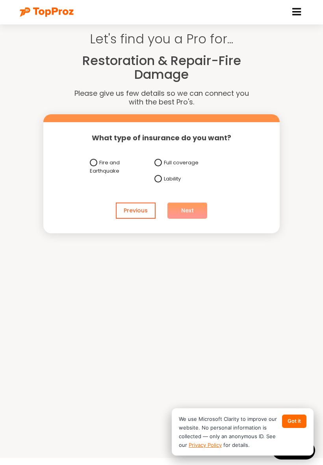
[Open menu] (296, 12)
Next (187, 210)
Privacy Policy (205, 445)
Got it (294, 421)
